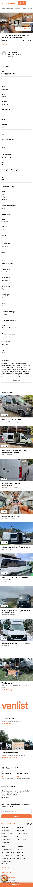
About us (19, 849)
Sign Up (22, 3)
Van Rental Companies (8, 858)
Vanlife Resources (6, 849)
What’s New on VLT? (7, 852)
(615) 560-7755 (7, 872)
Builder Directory (6, 833)
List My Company (22, 833)
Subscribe (16, 816)
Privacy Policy (21, 855)
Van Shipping (5, 842)
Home (3, 8)
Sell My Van (20, 830)
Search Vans (5, 830)
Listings (8, 8)
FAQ (18, 836)
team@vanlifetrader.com (8, 877)
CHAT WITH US (5, 867)
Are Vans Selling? (22, 839)
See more (16, 380)
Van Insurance (5, 839)
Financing (4, 44)
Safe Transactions (6, 855)
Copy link (28, 40)
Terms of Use (21, 858)
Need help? (20, 852)
